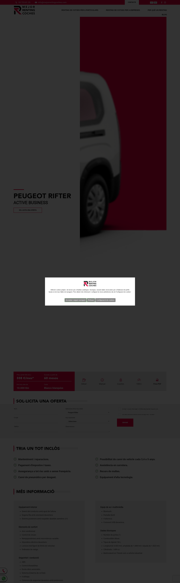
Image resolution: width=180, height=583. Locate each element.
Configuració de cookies (105, 300)
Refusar (91, 300)
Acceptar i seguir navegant (75, 300)
